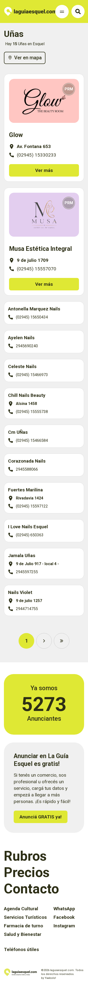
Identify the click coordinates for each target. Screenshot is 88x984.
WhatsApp (64, 908)
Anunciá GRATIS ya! (41, 817)
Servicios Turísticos (25, 917)
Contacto (31, 888)
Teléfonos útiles (21, 949)
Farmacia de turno (23, 926)
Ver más (44, 170)
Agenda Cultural (21, 908)
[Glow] (44, 101)
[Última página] (61, 641)
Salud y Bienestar (22, 934)
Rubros (25, 856)
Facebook (64, 917)
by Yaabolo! (48, 978)
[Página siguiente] (44, 641)
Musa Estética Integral (40, 248)
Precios (27, 872)
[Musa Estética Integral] (44, 215)
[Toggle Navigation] (62, 11)
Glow (16, 134)
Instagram (64, 926)
